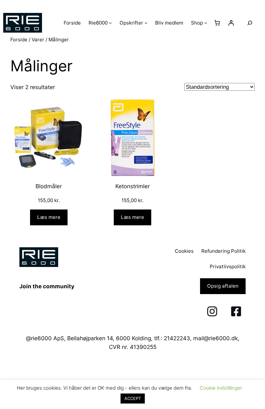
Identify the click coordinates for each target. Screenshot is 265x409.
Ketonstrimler (132, 186)
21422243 (177, 338)
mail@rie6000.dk (215, 338)
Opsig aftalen (222, 286)
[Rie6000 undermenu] (110, 22)
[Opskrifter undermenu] (145, 22)
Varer (38, 39)
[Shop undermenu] (205, 22)
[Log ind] (231, 23)
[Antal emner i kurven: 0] (217, 23)
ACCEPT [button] (132, 398)
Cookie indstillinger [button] (221, 388)
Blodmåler (49, 186)
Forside (18, 39)
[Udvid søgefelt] (250, 23)
